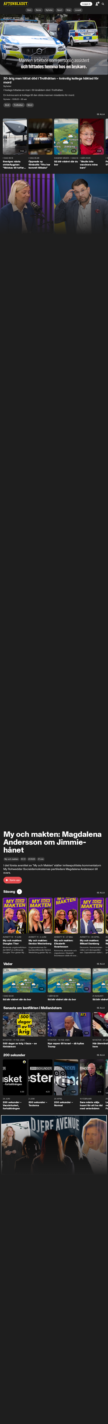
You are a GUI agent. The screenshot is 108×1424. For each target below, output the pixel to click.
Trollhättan (18, 105)
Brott (7, 105)
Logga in (86, 4)
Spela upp (15, 880)
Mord (30, 105)
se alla (101, 114)
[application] (54, 44)
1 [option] (19, 891)
